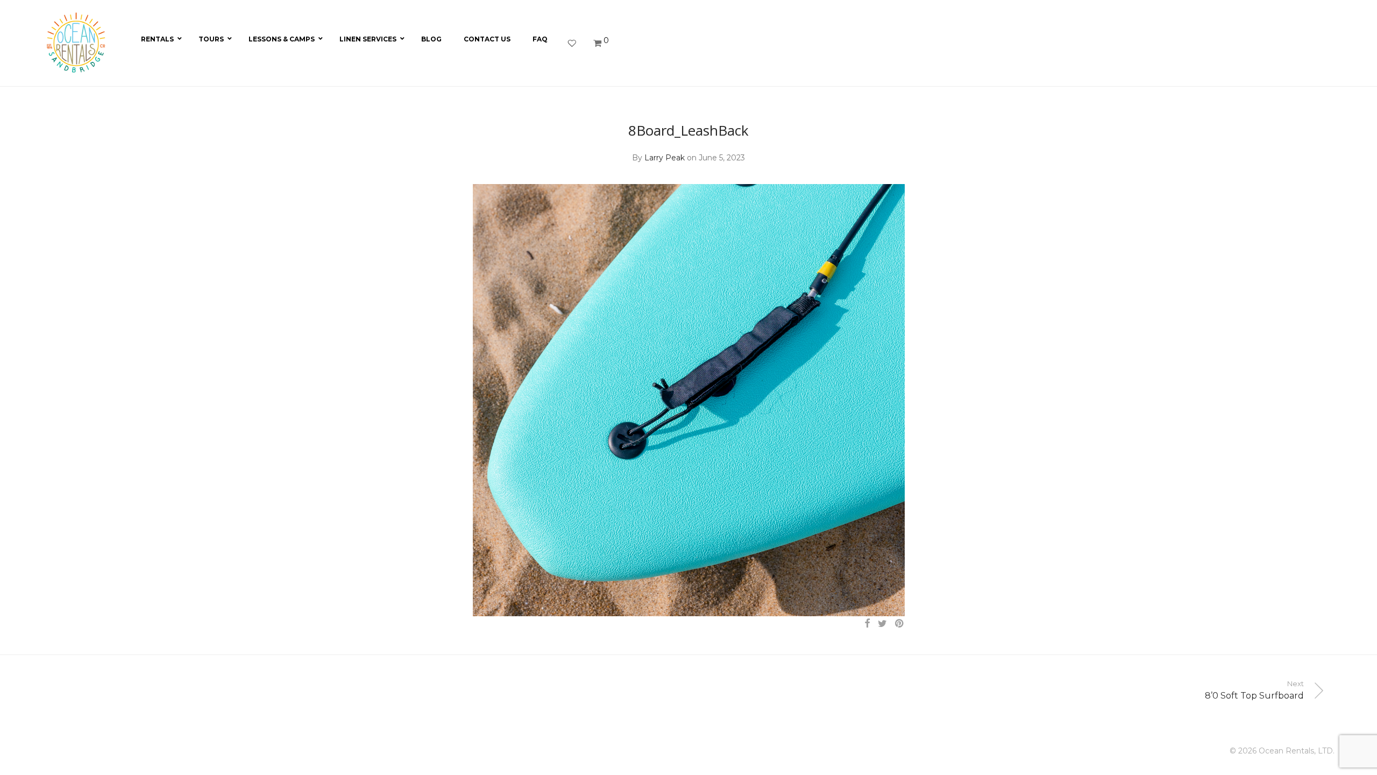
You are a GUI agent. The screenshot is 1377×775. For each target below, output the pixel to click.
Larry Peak (664, 158)
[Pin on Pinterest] (900, 623)
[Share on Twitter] (882, 623)
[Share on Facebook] (867, 623)
